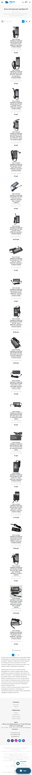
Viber (23, 740)
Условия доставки (16, 716)
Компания (16, 702)
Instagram (16, 740)
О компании (16, 704)
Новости (16, 706)
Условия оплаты (16, 714)
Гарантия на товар (16, 718)
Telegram (19, 740)
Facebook (12, 740)
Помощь (16, 712)
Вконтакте (8, 740)
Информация (16, 710)
